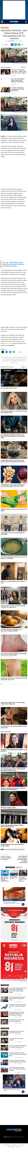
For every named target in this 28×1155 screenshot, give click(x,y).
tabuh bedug (8, 343)
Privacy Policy (11, 1146)
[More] (22, 44)
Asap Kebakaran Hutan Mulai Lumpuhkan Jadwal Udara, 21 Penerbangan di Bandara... (16, 1013)
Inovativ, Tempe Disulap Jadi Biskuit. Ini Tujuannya (6, 857)
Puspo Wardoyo (11, 40)
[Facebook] (12, 44)
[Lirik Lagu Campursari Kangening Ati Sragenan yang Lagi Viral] (4, 1048)
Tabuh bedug (21, 849)
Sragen (10, 25)
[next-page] (15, 883)
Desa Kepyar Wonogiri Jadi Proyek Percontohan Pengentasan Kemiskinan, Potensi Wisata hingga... (18, 990)
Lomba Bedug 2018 (8, 849)
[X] (15, 44)
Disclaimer (18, 1146)
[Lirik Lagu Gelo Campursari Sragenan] (4, 1040)
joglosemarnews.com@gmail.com (17, 1136)
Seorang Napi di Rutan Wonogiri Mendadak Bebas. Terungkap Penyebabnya (22, 859)
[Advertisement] (14, 10)
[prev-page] (13, 883)
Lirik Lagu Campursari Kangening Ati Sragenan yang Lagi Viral (17, 1046)
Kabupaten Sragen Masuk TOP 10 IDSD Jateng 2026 (13, 877)
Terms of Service (21, 1144)
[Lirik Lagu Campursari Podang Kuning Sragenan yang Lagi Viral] (4, 1062)
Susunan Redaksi (6, 1144)
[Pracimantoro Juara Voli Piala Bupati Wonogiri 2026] (4, 1022)
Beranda (2, 25)
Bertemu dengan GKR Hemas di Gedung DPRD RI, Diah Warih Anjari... (17, 998)
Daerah (6, 25)
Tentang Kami (14, 1144)
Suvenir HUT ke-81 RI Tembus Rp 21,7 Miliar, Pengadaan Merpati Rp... (17, 1006)
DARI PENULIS (18, 867)
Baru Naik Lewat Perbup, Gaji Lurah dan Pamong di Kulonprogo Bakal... (18, 1054)
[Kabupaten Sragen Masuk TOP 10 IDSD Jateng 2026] (14, 873)
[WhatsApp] (19, 44)
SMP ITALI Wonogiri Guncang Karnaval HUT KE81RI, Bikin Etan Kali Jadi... (17, 1069)
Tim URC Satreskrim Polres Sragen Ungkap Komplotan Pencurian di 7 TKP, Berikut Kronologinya (23, 879)
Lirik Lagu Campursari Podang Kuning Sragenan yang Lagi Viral (17, 1061)
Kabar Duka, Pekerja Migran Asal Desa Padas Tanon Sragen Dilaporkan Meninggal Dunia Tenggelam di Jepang (5, 879)
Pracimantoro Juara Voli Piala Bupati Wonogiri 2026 (16, 1020)
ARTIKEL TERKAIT (10, 867)
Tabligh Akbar (15, 849)
